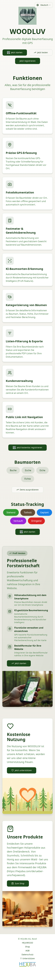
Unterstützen (28, 958)
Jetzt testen (42, 52)
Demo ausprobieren (29, 489)
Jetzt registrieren (28, 61)
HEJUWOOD (27, 942)
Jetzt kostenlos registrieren (29, 447)
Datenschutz (27, 954)
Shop (27, 946)
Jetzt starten (16, 52)
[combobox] (44, 5)
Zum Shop (19, 883)
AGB (27, 950)
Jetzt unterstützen (23, 770)
